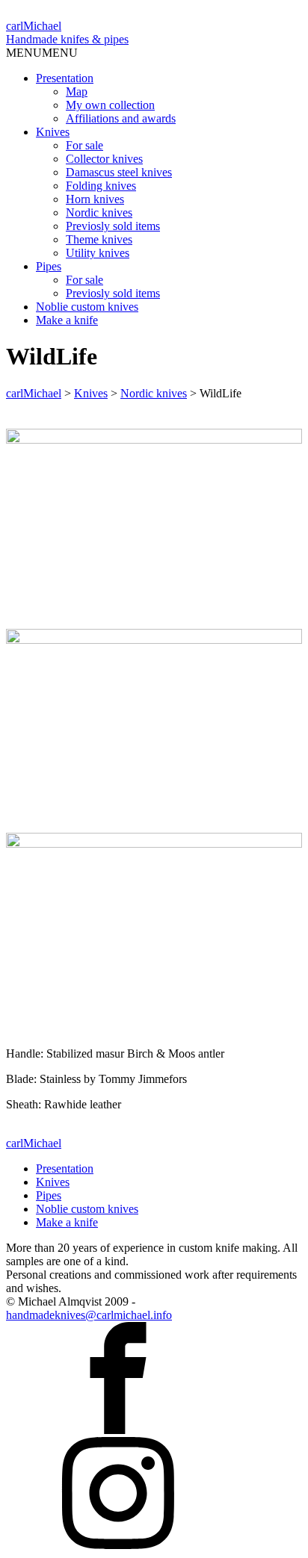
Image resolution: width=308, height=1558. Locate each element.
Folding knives (101, 185)
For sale (84, 145)
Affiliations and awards (121, 118)
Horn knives (95, 199)
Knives (53, 131)
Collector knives (104, 158)
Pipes (48, 266)
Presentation (64, 78)
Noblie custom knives (87, 306)
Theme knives (99, 239)
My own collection (110, 105)
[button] (42, 52)
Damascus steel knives (119, 172)
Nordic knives (99, 212)
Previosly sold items (113, 226)
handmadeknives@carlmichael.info (89, 1315)
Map (76, 91)
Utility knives (97, 252)
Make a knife (67, 320)
